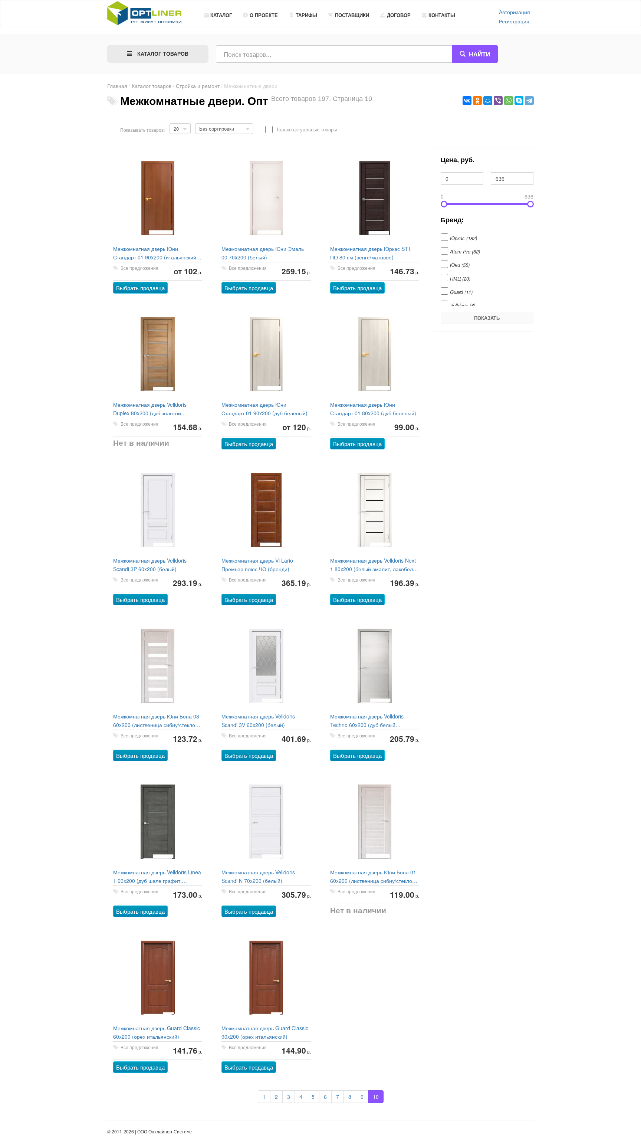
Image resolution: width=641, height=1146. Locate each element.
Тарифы (306, 15)
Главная (117, 85)
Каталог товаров (151, 85)
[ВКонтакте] (467, 100)
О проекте (264, 15)
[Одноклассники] (477, 100)
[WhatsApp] (508, 100)
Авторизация (514, 12)
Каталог (221, 15)
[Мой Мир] (487, 100)
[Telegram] (529, 100)
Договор (399, 15)
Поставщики (352, 15)
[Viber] (498, 100)
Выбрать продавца (140, 288)
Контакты (441, 15)
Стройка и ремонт (198, 85)
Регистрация (514, 21)
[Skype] (519, 100)
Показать (487, 317)
